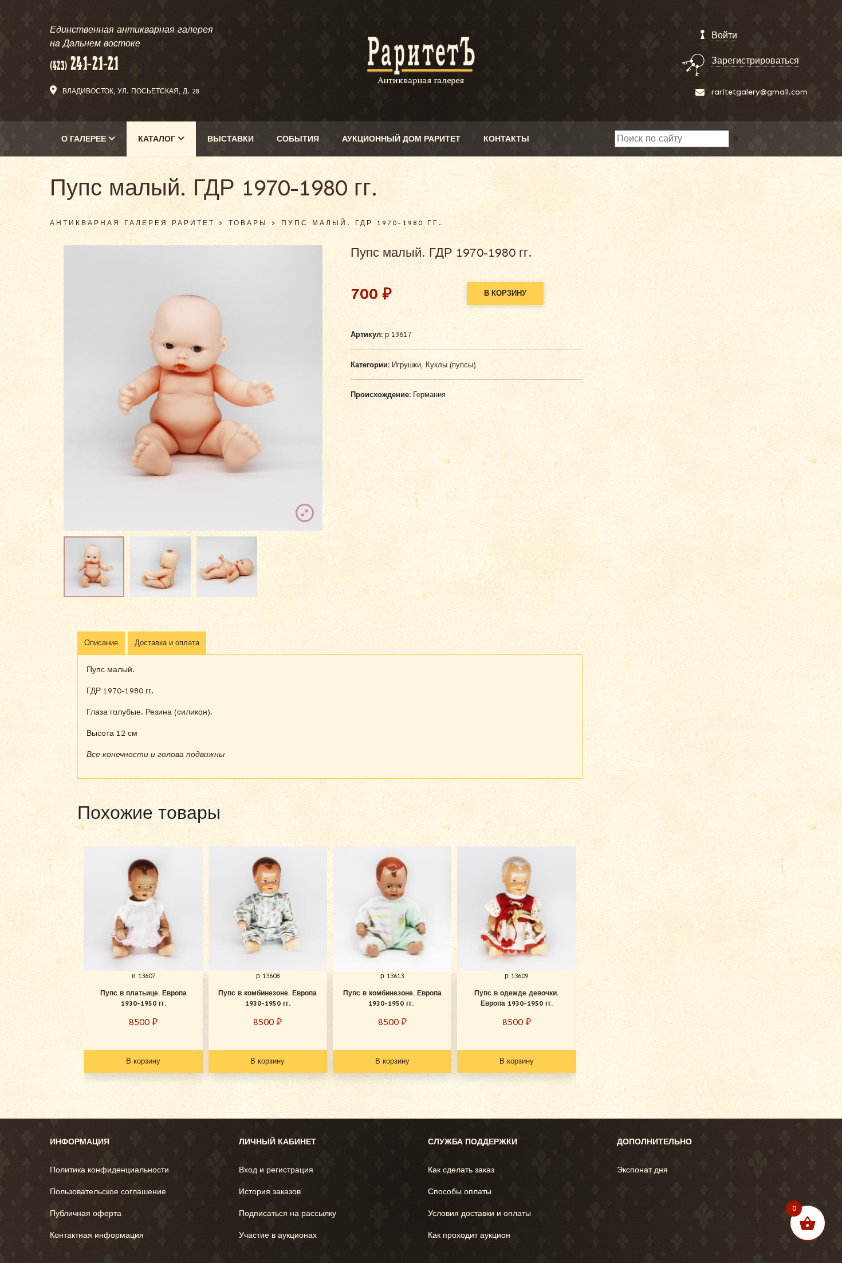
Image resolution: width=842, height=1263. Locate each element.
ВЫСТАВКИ (230, 139)
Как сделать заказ (461, 1170)
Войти (724, 35)
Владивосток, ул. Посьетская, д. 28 (130, 91)
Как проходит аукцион (469, 1235)
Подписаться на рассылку (287, 1213)
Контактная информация (97, 1235)
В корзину (505, 293)
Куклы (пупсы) (451, 364)
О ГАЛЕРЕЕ (84, 139)
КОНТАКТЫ (506, 139)
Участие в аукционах (278, 1235)
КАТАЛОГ (158, 139)
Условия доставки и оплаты (479, 1213)
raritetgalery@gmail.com (759, 92)
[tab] (101, 643)
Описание (101, 642)
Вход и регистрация (276, 1170)
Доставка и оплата (167, 642)
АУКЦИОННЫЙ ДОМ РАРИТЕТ (401, 139)
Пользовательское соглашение (108, 1192)
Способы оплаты (459, 1192)
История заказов (270, 1192)
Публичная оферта (85, 1213)
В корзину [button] (143, 1061)
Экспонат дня (642, 1170)
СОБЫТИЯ (298, 139)
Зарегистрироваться (755, 60)
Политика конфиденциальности (109, 1170)
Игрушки (406, 364)
